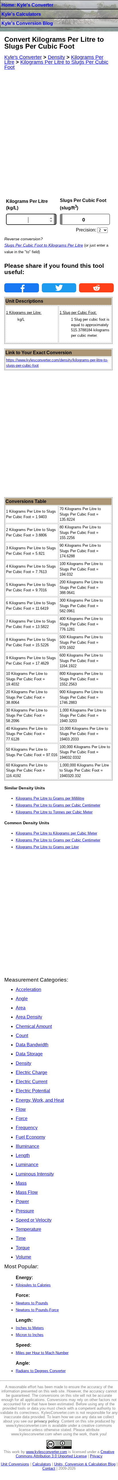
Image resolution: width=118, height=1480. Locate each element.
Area (20, 1007)
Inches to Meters (30, 1328)
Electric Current (31, 1081)
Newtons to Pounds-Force (37, 1310)
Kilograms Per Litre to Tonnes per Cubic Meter (54, 812)
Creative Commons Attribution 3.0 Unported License (65, 1454)
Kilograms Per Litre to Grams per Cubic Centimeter (58, 805)
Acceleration (28, 989)
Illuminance (27, 1146)
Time (21, 1238)
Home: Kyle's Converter (27, 5)
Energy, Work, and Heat (40, 1100)
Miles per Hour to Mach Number (42, 1353)
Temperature (28, 1229)
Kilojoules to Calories (33, 1285)
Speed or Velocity (34, 1220)
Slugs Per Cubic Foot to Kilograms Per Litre (43, 245)
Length (23, 1155)
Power (22, 1201)
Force (21, 1118)
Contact (48, 1468)
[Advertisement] (59, 134)
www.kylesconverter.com (46, 1452)
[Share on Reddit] (96, 287)
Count (22, 1035)
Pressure (25, 1210)
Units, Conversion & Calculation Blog (84, 1464)
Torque (23, 1247)
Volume (23, 1257)
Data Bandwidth (32, 1044)
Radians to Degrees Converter (41, 1371)
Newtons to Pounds (32, 1303)
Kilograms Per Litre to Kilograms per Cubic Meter (56, 833)
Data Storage (29, 1053)
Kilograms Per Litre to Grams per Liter (47, 847)
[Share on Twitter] (59, 287)
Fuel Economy (30, 1137)
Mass (21, 1183)
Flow (21, 1109)
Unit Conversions (15, 1464)
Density (23, 1063)
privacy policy (46, 1421)
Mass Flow (27, 1192)
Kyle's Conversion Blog (27, 23)
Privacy (96, 1456)
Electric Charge (31, 1072)
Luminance (27, 1164)
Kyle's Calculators (21, 14)
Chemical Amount (34, 1026)
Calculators (41, 1464)
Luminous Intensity (35, 1174)
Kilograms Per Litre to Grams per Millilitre (50, 798)
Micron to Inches (30, 1335)
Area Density (29, 1017)
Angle (22, 998)
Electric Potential (33, 1090)
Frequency (27, 1127)
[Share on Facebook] (21, 287)
